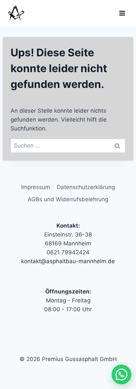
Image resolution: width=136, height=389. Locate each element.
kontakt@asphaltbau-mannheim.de (68, 261)
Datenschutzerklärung (86, 187)
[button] (121, 374)
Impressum (35, 187)
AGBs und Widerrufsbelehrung (68, 199)
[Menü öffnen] (122, 13)
